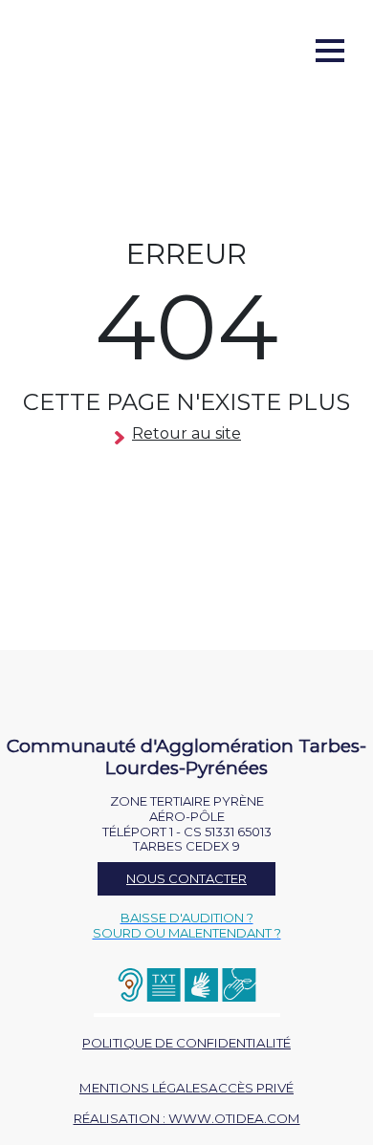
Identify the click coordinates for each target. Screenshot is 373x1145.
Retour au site (186, 433)
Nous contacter (186, 878)
